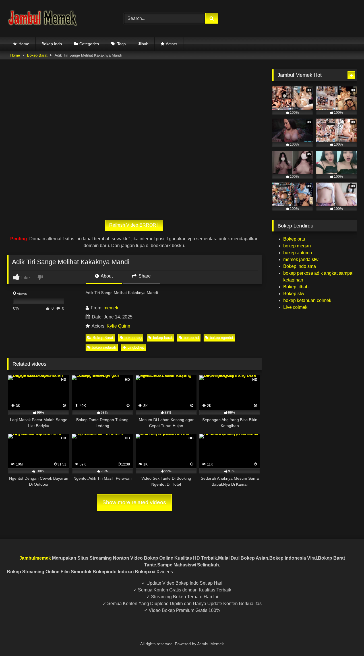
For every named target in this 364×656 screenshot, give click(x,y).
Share (144, 276)
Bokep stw (293, 293)
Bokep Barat (37, 55)
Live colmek (295, 307)
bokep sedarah (104, 347)
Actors (171, 44)
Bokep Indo (52, 44)
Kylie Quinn (118, 326)
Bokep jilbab (296, 286)
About (106, 276)
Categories (89, 44)
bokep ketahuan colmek (307, 300)
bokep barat (162, 338)
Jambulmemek (35, 558)
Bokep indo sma (299, 266)
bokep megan (297, 245)
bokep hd (191, 338)
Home (23, 44)
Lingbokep (135, 347)
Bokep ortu (294, 239)
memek (111, 307)
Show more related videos (134, 502)
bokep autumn (297, 252)
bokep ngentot (221, 338)
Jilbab (143, 44)
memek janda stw (300, 259)
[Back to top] (346, 639)
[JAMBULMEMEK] (42, 18)
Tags (121, 44)
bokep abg (133, 338)
